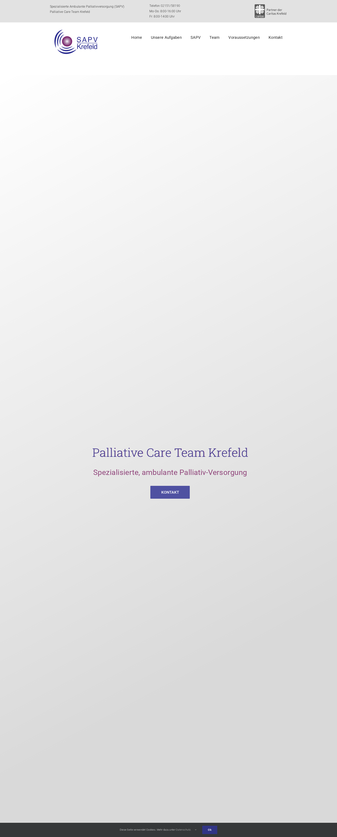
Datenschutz (183, 829)
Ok (210, 829)
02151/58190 (170, 6)
